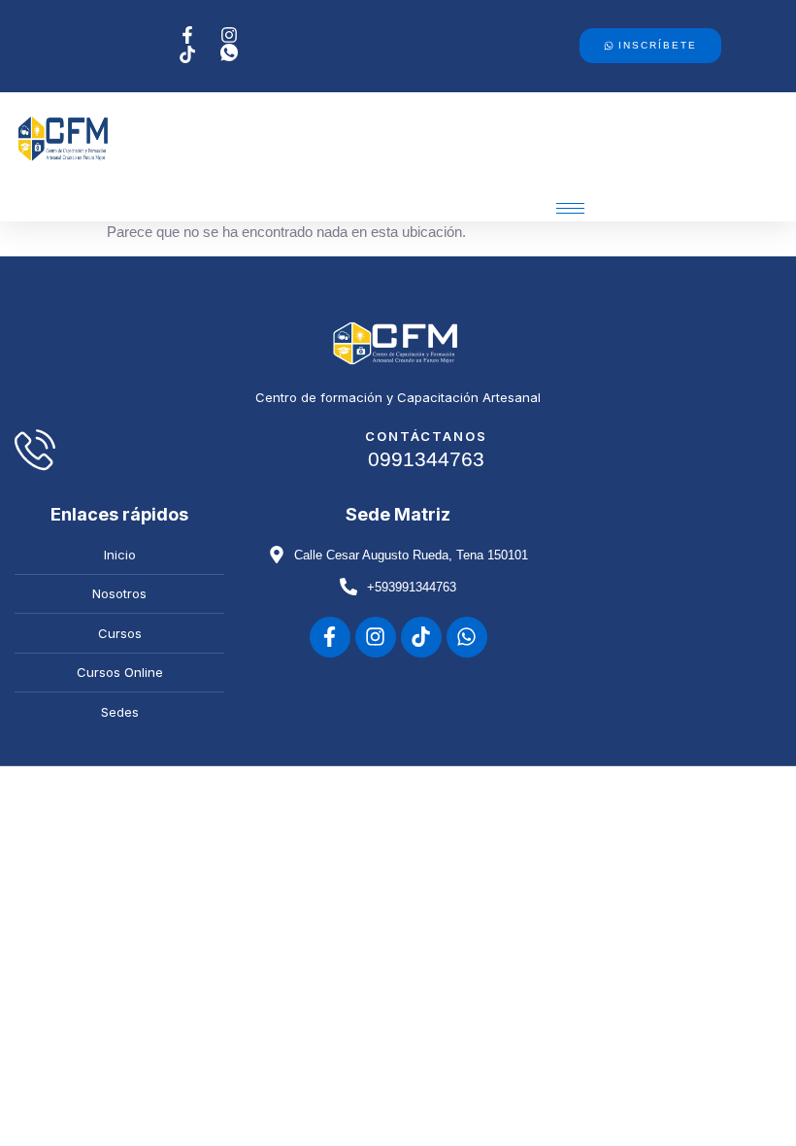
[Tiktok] (421, 637)
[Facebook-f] (330, 637)
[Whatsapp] (467, 637)
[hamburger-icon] (570, 208)
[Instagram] (375, 637)
